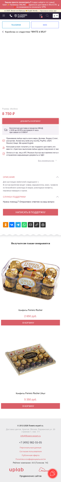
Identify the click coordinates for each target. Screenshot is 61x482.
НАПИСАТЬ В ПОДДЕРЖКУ (30, 212)
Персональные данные (30, 447)
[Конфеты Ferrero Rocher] (30, 279)
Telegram (16, 24)
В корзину (28, 322)
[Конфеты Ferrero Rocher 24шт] (30, 362)
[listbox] (56, 16)
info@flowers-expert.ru (30, 435)
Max (45, 24)
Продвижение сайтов (30, 476)
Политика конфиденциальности (31, 459)
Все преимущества (46, 160)
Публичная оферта (30, 455)
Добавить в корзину (30, 121)
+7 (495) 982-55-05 (30, 442)
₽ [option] (54, 15)
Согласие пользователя (31, 451)
